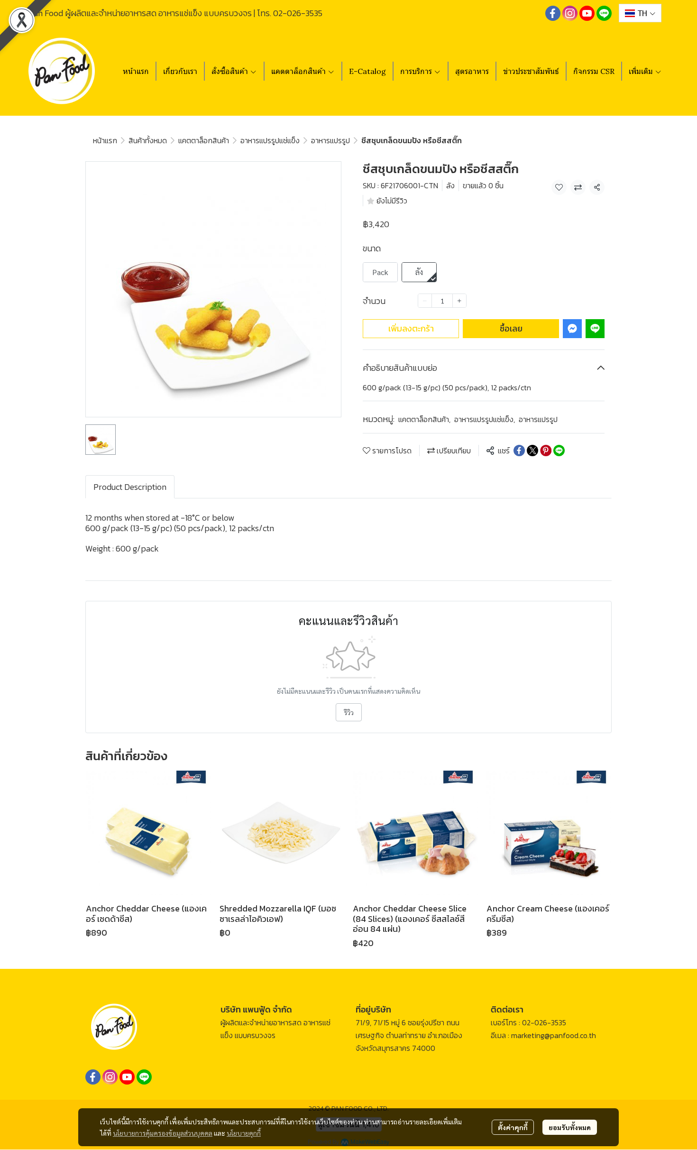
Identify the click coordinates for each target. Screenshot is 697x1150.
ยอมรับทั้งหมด (570, 1127)
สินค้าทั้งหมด (147, 140)
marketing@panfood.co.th (553, 1035)
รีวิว (349, 712)
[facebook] (552, 13)
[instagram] (570, 13)
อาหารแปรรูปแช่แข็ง (270, 140)
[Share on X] (532, 450)
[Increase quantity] (459, 300)
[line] (604, 13)
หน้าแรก (105, 140)
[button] (640, 13)
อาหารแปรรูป (330, 140)
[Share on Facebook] (519, 450)
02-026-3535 (297, 13)
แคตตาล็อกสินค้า (203, 140)
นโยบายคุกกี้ (244, 1133)
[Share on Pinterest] (545, 450)
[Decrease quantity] (424, 300)
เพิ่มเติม (642, 71)
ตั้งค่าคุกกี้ (513, 1127)
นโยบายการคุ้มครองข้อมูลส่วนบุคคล (162, 1133)
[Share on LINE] (559, 450)
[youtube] (587, 13)
